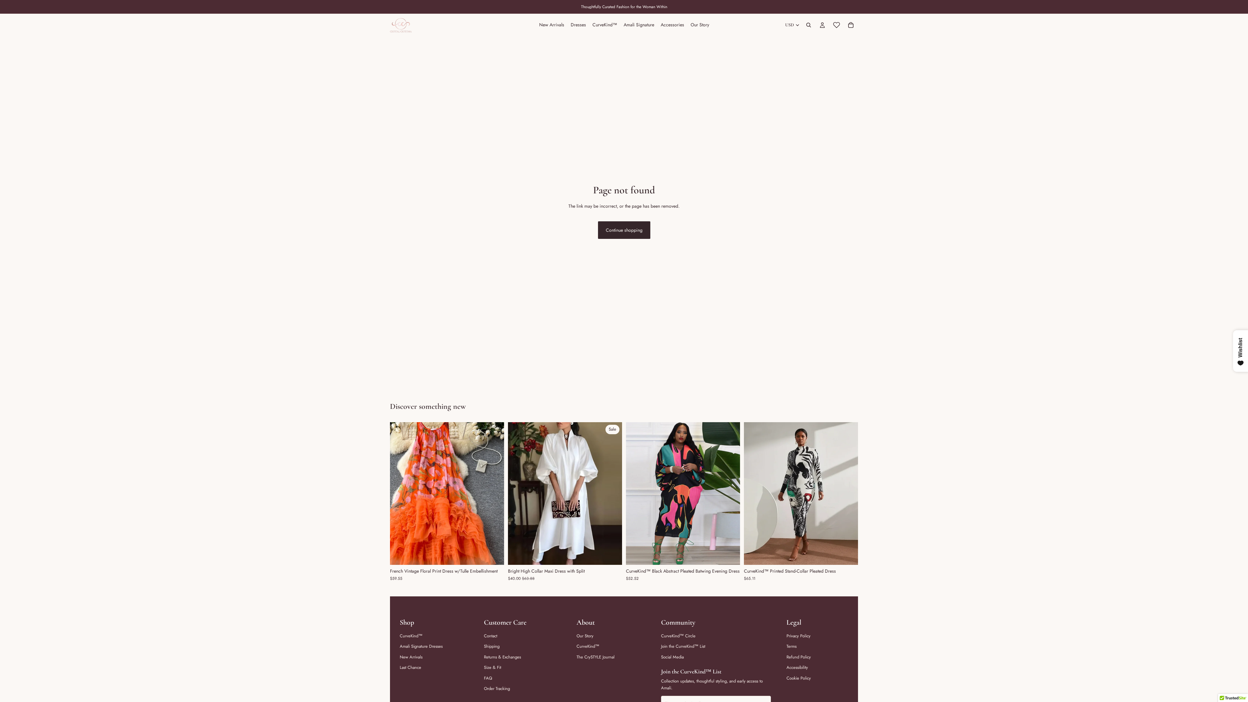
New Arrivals (411, 657)
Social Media (672, 657)
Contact (490, 636)
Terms (791, 646)
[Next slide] (494, 494)
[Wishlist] (836, 25)
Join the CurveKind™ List (683, 646)
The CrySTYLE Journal (596, 657)
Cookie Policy (798, 678)
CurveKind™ (411, 636)
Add (735, 555)
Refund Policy (798, 657)
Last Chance (410, 667)
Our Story (585, 636)
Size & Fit (492, 667)
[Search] (808, 25)
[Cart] (851, 25)
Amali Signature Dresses (421, 646)
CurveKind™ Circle (678, 636)
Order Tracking (497, 688)
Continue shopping (624, 230)
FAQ (488, 678)
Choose (499, 555)
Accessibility (797, 667)
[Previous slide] (400, 494)
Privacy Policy (798, 636)
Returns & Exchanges (502, 657)
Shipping (492, 646)
